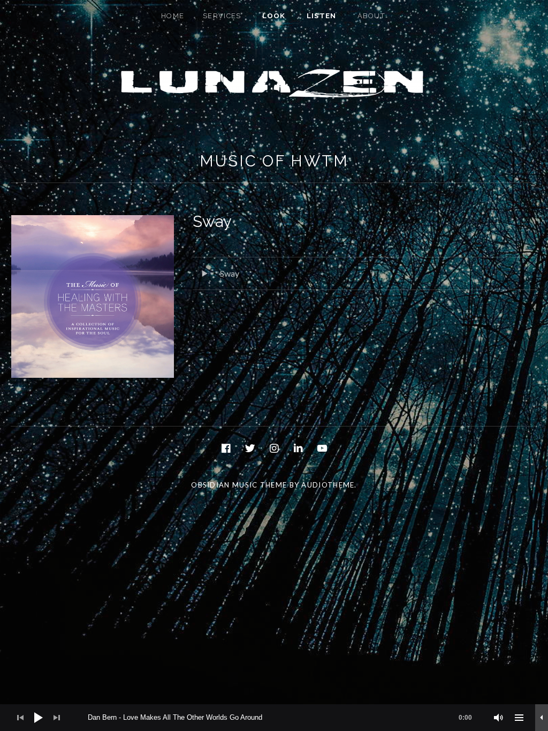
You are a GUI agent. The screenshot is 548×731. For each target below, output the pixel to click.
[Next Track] (56, 717)
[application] (274, 717)
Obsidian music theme (239, 485)
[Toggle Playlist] (519, 717)
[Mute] (498, 717)
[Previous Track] (20, 717)
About (371, 16)
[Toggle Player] (541, 717)
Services (222, 16)
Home (172, 16)
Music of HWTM (274, 161)
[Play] (38, 717)
